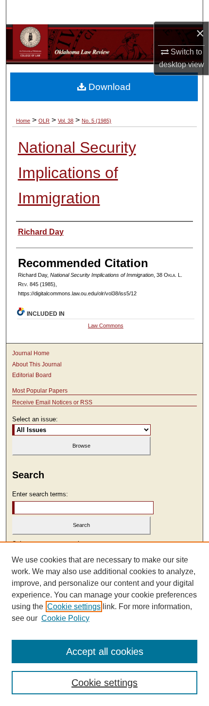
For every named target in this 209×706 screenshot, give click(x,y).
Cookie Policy (65, 618)
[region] (104, 624)
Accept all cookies (104, 651)
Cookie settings (74, 606)
